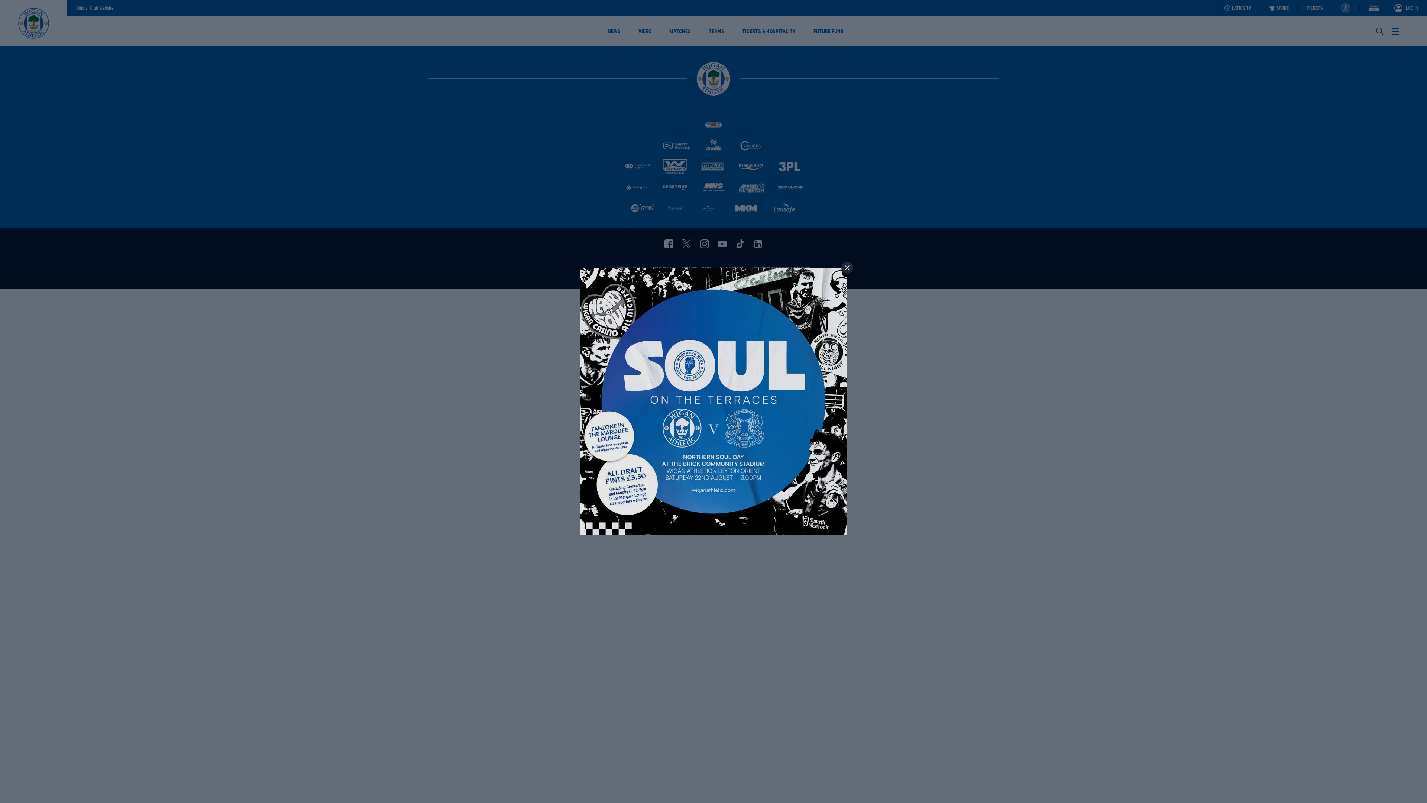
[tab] (847, 268)
